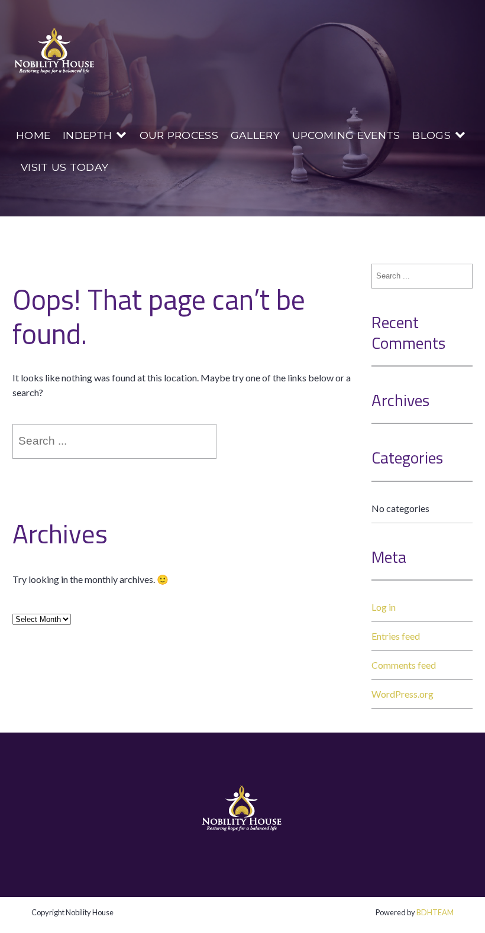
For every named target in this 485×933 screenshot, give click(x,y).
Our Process (179, 135)
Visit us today (64, 167)
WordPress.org (402, 693)
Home (33, 135)
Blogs (431, 135)
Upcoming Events (346, 135)
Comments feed (403, 664)
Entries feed (395, 636)
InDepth (87, 135)
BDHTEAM (435, 912)
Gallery (255, 135)
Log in (383, 607)
